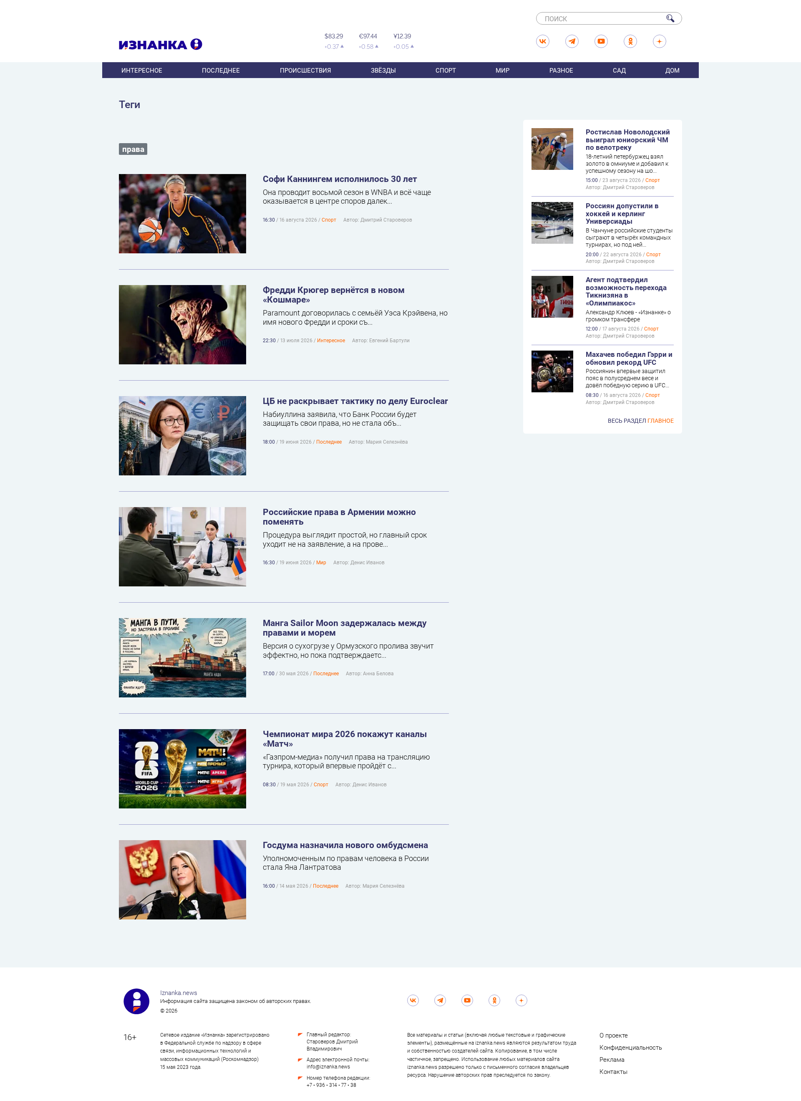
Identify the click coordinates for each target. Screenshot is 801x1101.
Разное (561, 70)
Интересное (141, 70)
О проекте (613, 1035)
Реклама (612, 1059)
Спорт (446, 70)
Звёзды (383, 70)
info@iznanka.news (328, 1066)
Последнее (221, 70)
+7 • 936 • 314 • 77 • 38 (331, 1084)
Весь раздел (641, 420)
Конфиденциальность (630, 1047)
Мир (502, 70)
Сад (619, 70)
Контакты (613, 1071)
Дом (672, 70)
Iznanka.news (178, 992)
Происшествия (305, 70)
